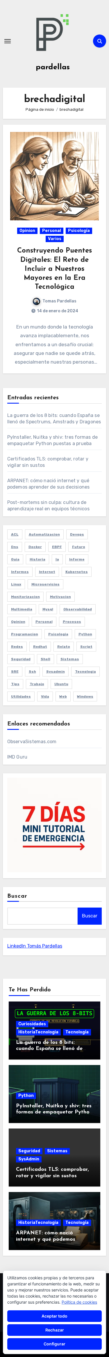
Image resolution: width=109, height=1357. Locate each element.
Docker (35, 547)
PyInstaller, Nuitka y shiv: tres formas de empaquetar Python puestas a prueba (54, 1112)
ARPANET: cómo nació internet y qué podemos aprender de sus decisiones (49, 1239)
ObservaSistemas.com (32, 741)
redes (17, 647)
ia (57, 559)
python (85, 634)
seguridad (21, 659)
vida (45, 696)
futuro (78, 547)
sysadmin (55, 672)
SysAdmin (28, 1159)
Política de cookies (79, 1302)
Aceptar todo (54, 1316)
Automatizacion (44, 534)
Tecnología (77, 1032)
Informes (20, 572)
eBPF (57, 547)
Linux (16, 584)
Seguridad (29, 1151)
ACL (15, 534)
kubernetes (76, 572)
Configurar (54, 1343)
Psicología (79, 230)
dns (14, 547)
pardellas (53, 67)
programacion (24, 634)
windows (85, 696)
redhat (40, 647)
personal (44, 622)
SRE (15, 672)
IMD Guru (17, 757)
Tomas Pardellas (59, 301)
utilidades (21, 696)
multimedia (21, 609)
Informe (77, 559)
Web (63, 696)
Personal (51, 230)
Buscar (17, 896)
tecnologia (85, 672)
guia (15, 559)
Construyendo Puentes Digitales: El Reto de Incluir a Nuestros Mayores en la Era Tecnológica (54, 269)
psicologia (58, 634)
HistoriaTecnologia (38, 1032)
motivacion (60, 597)
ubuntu (61, 684)
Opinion (27, 230)
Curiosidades (32, 1024)
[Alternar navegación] (7, 41)
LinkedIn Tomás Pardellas (34, 946)
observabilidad (77, 609)
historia (37, 559)
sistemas (69, 659)
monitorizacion (25, 597)
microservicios (45, 584)
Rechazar (54, 1329)
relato (63, 647)
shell (45, 659)
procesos (72, 622)
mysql (47, 609)
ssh (32, 672)
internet (47, 572)
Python (26, 1095)
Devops (77, 534)
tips (15, 684)
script (86, 647)
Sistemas (57, 1151)
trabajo (37, 684)
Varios (54, 238)
